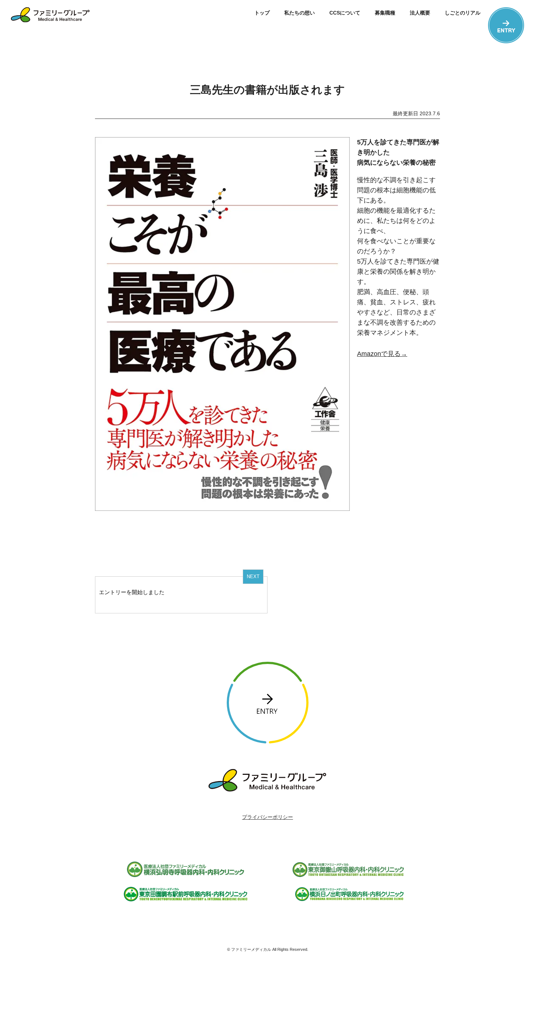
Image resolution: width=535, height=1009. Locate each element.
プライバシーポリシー (267, 817)
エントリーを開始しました (132, 592)
